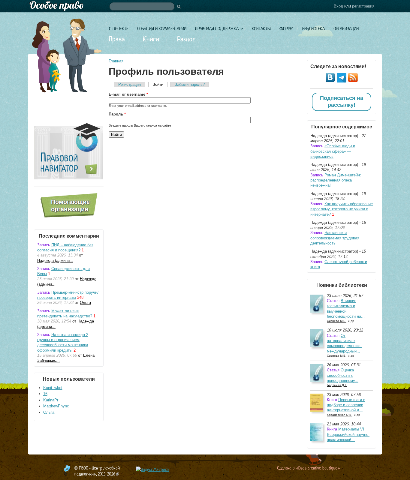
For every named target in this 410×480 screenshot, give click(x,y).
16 (45, 394)
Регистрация (129, 84)
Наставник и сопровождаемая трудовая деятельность (334, 237)
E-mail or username (128, 94)
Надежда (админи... (55, 260)
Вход (338, 6)
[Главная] (205, 6)
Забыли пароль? (190, 84)
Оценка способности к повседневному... (342, 375)
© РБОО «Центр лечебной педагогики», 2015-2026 (97, 471)
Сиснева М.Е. (336, 320)
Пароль (117, 114)
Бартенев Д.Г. (337, 385)
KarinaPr (50, 400)
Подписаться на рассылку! (341, 101)
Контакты (261, 29)
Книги (151, 39)
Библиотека (313, 29)
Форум (286, 29)
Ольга (85, 302)
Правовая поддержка (217, 29)
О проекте (118, 29)
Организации (346, 29)
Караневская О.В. (339, 414)
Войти (159, 84)
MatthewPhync (56, 406)
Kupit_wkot (52, 388)
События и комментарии (161, 29)
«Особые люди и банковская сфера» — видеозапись (332, 151)
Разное (186, 39)
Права (117, 39)
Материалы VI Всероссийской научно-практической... (348, 434)
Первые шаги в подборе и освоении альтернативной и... (346, 405)
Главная (116, 61)
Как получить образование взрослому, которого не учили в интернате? (341, 209)
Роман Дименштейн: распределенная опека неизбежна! (335, 180)
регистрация (363, 6)
